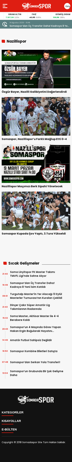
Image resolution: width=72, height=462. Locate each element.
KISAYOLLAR (11, 421)
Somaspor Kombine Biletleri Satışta (33, 351)
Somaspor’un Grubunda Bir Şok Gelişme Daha (36, 373)
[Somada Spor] (36, 6)
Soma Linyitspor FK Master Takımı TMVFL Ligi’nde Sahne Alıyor (32, 274)
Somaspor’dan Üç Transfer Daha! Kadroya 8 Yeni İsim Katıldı (39, 26)
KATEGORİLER (12, 412)
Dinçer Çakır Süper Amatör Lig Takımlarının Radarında (30, 307)
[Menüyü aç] (5, 6)
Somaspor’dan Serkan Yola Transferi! (35, 362)
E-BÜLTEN (9, 429)
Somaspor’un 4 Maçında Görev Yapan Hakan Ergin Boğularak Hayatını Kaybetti (35, 329)
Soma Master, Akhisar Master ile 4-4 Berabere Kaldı (34, 318)
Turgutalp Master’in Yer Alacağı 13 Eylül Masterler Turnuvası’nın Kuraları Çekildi (36, 296)
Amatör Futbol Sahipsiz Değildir (31, 340)
